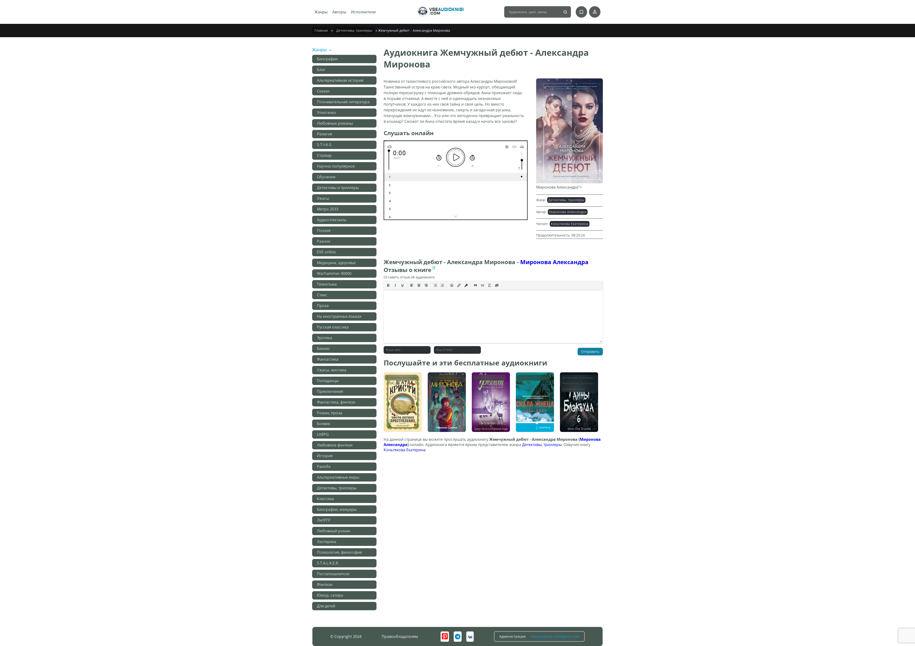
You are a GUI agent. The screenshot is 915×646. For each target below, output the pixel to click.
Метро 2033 (327, 209)
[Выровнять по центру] (418, 285)
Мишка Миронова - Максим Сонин (446, 379)
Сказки (323, 91)
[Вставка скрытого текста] (496, 285)
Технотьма (327, 284)
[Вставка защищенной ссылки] (466, 285)
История (325, 455)
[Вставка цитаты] (475, 285)
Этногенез (326, 112)
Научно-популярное (336, 166)
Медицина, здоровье (336, 262)
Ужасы (323, 198)
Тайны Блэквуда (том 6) (575, 379)
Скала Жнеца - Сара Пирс (534, 379)
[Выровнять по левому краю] (411, 285)
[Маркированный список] (435, 285)
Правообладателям (400, 636)
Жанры (321, 12)
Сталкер (324, 155)
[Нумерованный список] (442, 285)
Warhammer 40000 (334, 273)
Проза (323, 305)
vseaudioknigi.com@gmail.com (555, 636)
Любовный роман (333, 530)
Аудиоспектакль (331, 219)
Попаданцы (328, 380)
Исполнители (363, 12)
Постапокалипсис (333, 573)
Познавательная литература (343, 101)
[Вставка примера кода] (482, 285)
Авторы (339, 12)
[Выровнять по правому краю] (426, 285)
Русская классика (333, 327)
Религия (324, 134)
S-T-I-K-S (324, 144)
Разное (323, 241)
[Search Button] (565, 12)
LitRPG (323, 434)
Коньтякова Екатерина (569, 223)
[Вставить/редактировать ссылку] (459, 285)
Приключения (330, 391)
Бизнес (323, 348)
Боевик (323, 423)
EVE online (326, 252)
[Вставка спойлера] (489, 285)
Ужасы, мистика (331, 370)
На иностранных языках (339, 316)
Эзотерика (326, 541)
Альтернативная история (340, 80)
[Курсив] (395, 285)
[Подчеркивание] (402, 285)
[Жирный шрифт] (388, 285)
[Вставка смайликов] (451, 285)
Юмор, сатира (330, 595)
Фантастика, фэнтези (336, 402)
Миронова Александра (567, 212)
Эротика (324, 337)
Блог (321, 69)
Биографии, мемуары (337, 509)
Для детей (326, 606)
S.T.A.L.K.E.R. (328, 563)
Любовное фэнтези (334, 445)
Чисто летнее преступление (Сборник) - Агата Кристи (400, 384)
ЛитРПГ (324, 520)
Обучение (326, 176)
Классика (325, 498)
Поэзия (323, 230)
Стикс (322, 294)
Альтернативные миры (338, 477)
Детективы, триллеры (354, 30)
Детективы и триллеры (338, 187)
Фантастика (327, 359)
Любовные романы (335, 123)
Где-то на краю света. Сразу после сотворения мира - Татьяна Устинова (489, 384)
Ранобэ (323, 466)
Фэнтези (324, 584)
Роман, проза (329, 412)
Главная (321, 30)
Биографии (327, 59)
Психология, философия (339, 552)
